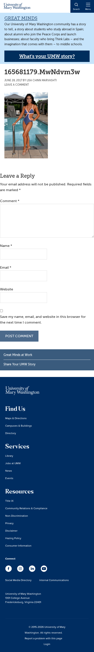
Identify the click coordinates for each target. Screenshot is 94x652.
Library (9, 456)
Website (6, 289)
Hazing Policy (13, 538)
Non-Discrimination (16, 516)
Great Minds (20, 18)
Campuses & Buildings (18, 425)
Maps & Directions (16, 418)
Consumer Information (18, 545)
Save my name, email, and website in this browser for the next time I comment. (43, 319)
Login (47, 644)
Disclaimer (11, 530)
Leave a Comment (16, 84)
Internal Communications (54, 580)
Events (9, 478)
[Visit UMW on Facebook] (9, 571)
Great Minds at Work (17, 355)
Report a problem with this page (43, 638)
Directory (10, 433)
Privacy (9, 523)
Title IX (9, 501)
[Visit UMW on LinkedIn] (32, 571)
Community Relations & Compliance (26, 508)
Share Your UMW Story (19, 364)
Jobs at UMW (13, 463)
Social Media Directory (18, 580)
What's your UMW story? (47, 56)
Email (5, 268)
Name (6, 246)
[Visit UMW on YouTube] (44, 571)
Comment (9, 201)
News (8, 471)
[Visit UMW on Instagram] (20, 571)
